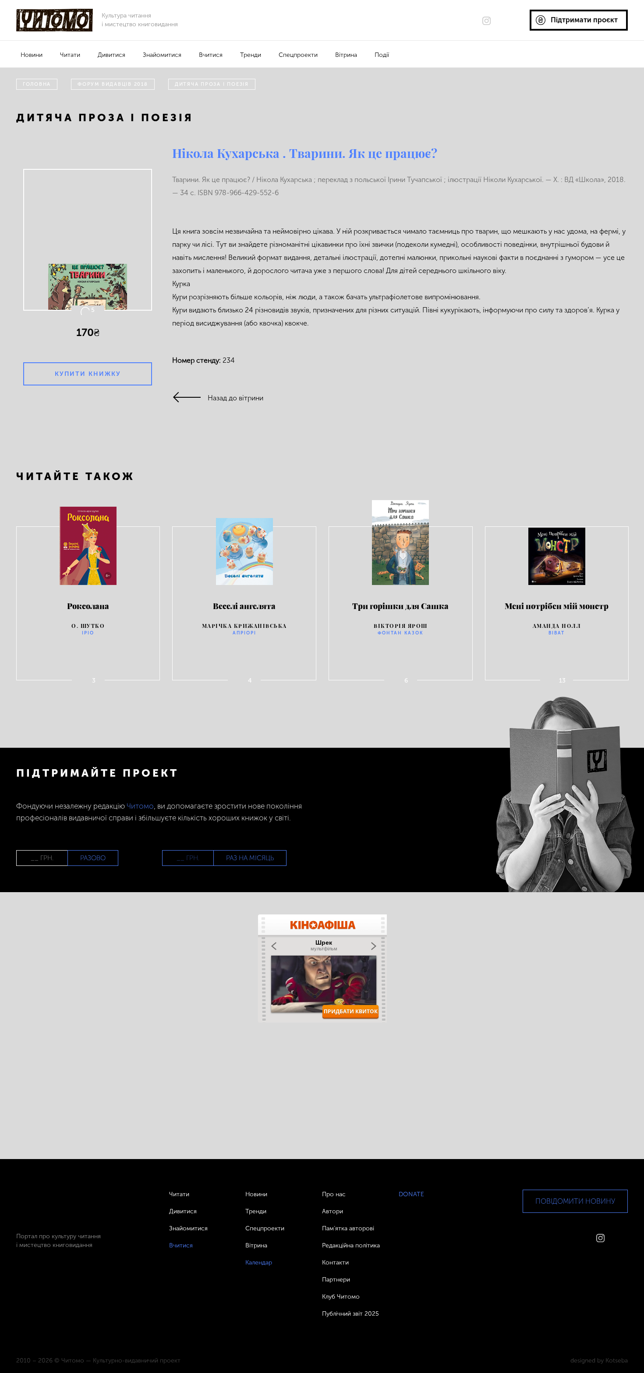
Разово (93, 858)
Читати (70, 55)
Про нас (334, 1194)
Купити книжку (88, 374)
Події (382, 55)
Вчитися (211, 55)
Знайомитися (162, 55)
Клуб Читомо (341, 1296)
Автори (332, 1211)
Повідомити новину (575, 1201)
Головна (37, 84)
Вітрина (346, 55)
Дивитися (111, 55)
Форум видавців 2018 (113, 84)
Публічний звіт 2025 (350, 1313)
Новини (31, 55)
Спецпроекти (298, 55)
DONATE (411, 1194)
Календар (258, 1262)
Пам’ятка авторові (348, 1228)
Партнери (336, 1279)
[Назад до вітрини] (190, 398)
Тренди (250, 55)
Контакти (335, 1262)
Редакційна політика (351, 1245)
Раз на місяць (250, 858)
